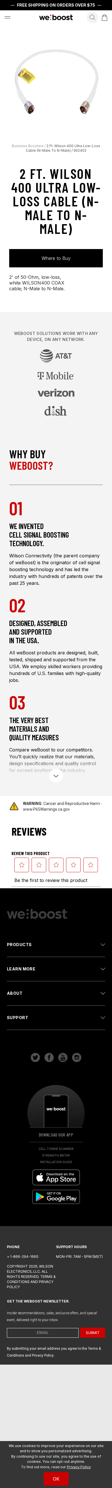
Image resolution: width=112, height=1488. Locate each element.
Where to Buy (56, 258)
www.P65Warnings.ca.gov (46, 809)
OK (56, 1479)
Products (19, 944)
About (14, 993)
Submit (93, 1332)
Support (17, 1017)
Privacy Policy (78, 1467)
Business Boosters (28, 146)
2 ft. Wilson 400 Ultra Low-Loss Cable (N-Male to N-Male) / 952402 (63, 148)
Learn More (21, 968)
